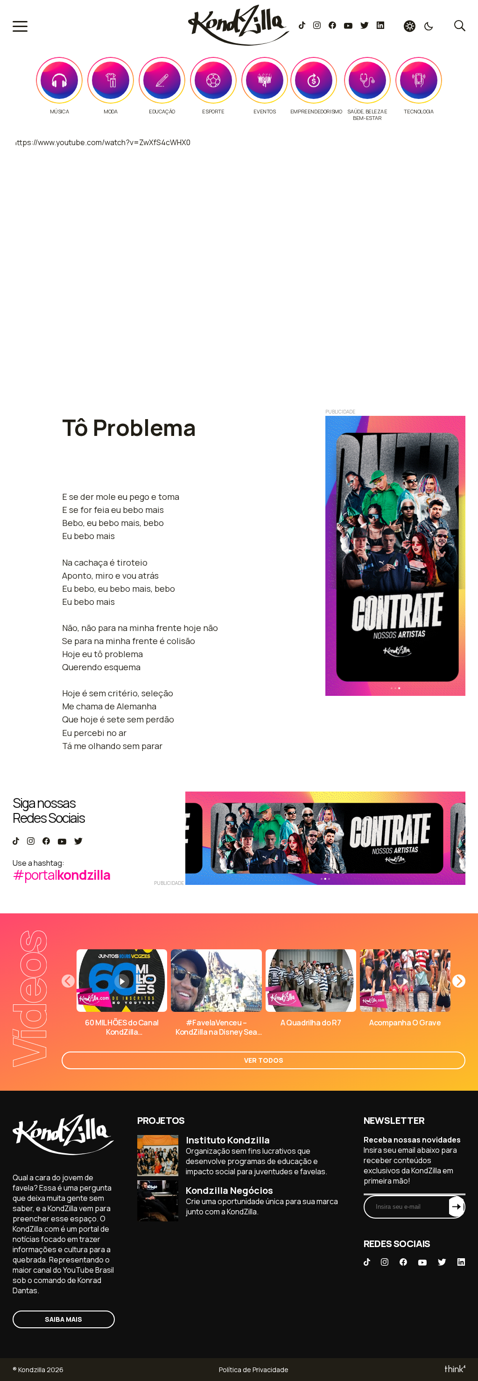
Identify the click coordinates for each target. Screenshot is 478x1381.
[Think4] (454, 1369)
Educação (162, 111)
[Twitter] (364, 26)
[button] (458, 981)
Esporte (213, 111)
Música (59, 111)
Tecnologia (418, 111)
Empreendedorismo (316, 111)
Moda (110, 111)
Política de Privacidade (253, 1369)
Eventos (264, 111)
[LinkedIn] (380, 26)
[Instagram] (317, 26)
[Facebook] (332, 26)
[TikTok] (302, 26)
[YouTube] (348, 26)
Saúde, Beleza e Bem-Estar (367, 114)
